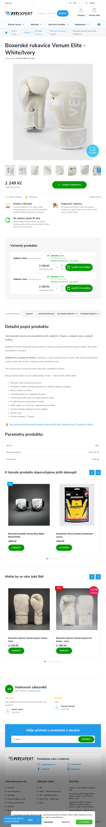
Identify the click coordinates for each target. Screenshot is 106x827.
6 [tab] (58, 558)
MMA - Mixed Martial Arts (50, 791)
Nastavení (48, 822)
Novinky (11, 806)
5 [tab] (56, 558)
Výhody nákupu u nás (16, 799)
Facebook (45, 769)
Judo (41, 803)
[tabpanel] (29, 517)
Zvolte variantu (71, 184)
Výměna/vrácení (14, 791)
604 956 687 (76, 764)
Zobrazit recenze (34, 691)
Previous (91, 472)
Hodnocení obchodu (16, 803)
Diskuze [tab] (29, 314)
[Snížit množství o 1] (62, 269)
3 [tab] (51, 558)
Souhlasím (85, 822)
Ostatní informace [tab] (46, 314)
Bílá (97, 445)
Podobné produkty (88, 314)
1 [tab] (47, 558)
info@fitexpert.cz (48, 764)
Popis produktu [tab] (13, 314)
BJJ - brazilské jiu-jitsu (48, 795)
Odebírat (86, 739)
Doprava (8, 3)
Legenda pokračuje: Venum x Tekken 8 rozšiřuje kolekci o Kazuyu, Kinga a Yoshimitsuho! (81, 804)
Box (41, 788)
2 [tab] (49, 558)
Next (98, 472)
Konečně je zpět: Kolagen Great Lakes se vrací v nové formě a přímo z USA (81, 796)
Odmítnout (66, 822)
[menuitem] (16, 25)
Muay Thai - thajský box (49, 799)
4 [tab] (54, 558)
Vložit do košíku (81, 267)
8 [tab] (61, 661)
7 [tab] (58, 661)
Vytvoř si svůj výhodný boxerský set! (82, 789)
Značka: (95, 197)
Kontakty (11, 795)
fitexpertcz (75, 769)
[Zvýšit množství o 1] (62, 265)
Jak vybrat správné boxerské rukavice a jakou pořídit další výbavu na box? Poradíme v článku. (51, 424)
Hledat (63, 13)
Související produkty (66, 314)
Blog (9, 810)
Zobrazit (16, 547)
